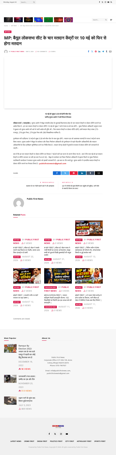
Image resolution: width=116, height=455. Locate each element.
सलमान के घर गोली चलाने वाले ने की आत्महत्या (40, 186)
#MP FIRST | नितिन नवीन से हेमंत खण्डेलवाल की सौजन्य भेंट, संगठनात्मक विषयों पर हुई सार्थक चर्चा (87, 250)
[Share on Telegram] (103, 51)
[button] (111, 19)
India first (42, 441)
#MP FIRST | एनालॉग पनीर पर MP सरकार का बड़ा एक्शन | (25, 296)
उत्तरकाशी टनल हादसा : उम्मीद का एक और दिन (27, 378)
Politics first (56, 441)
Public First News (17, 51)
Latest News (15, 441)
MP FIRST (8, 32)
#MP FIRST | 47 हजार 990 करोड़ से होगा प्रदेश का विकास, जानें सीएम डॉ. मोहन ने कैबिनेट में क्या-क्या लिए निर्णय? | (88, 297)
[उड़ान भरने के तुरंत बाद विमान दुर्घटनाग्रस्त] (10, 400)
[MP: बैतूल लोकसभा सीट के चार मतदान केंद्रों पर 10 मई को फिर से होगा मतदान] (58, 83)
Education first (50, 287)
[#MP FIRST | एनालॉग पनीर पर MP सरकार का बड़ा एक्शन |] (27, 276)
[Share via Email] (110, 51)
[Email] (6, 143)
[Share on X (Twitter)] (92, 51)
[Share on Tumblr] (106, 51)
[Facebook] (6, 119)
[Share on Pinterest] (95, 51)
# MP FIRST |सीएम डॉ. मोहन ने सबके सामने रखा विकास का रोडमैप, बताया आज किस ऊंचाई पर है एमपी (26, 250)
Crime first (29, 441)
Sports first (100, 441)
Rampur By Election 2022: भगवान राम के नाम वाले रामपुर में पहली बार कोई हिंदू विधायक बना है (27, 351)
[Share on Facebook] (88, 51)
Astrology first (84, 441)
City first (69, 441)
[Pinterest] (6, 137)
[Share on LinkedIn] (99, 51)
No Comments (42, 51)
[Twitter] (6, 125)
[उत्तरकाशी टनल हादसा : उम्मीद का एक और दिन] (10, 379)
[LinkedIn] (6, 131)
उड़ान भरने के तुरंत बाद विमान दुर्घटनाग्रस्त (27, 399)
